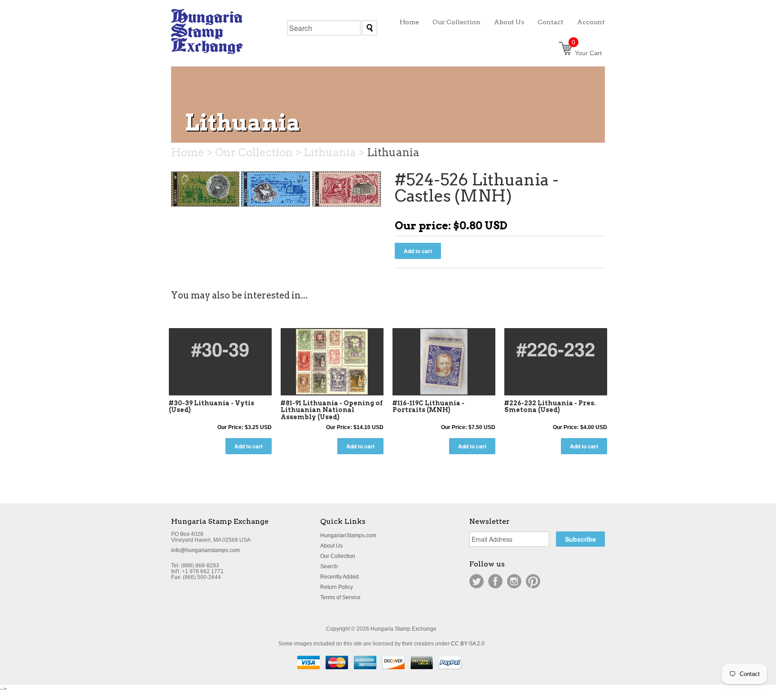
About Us (331, 546)
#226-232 (555, 348)
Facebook (495, 581)
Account (591, 22)
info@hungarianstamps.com (205, 550)
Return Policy (336, 587)
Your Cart (587, 53)
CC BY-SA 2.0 (468, 643)
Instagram (514, 581)
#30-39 (220, 348)
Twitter (476, 581)
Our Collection (337, 556)
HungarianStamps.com (348, 535)
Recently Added (339, 577)
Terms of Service (340, 597)
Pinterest (533, 581)
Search (329, 566)
